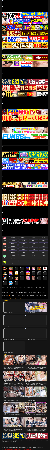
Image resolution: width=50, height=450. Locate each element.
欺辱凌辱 (13, 246)
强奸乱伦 (23, 237)
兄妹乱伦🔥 (19, 298)
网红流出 (33, 246)
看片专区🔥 (24, 298)
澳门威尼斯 (4, 298)
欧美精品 (33, 237)
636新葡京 (44, 292)
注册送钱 (28, 287)
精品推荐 (13, 237)
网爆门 (43, 255)
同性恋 (43, 258)
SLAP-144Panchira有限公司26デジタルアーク (35, 414)
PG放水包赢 (13, 289)
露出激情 (23, 255)
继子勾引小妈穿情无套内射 (9, 326)
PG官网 (7, 287)
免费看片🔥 (39, 292)
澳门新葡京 (21, 292)
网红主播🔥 (43, 298)
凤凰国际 (7, 289)
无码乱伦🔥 (13, 295)
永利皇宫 (34, 292)
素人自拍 (43, 240)
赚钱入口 (29, 298)
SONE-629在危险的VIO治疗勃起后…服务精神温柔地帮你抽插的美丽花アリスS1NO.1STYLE (35, 399)
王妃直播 (38, 289)
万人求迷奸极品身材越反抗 (9, 339)
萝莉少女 (43, 237)
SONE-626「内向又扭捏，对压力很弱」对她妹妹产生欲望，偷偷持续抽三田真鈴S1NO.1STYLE (36, 384)
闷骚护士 (43, 252)
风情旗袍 (13, 252)
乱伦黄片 (42, 289)
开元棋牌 (11, 287)
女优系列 (23, 249)
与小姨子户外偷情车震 (30, 312)
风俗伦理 (43, 261)
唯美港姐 (33, 243)
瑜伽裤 (33, 252)
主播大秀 (33, 289)
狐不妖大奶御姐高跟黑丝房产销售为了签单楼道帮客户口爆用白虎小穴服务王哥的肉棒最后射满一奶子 (36, 430)
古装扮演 (13, 249)
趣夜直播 (7, 292)
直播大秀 (45, 295)
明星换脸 (23, 252)
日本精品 (23, 240)
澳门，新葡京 (32, 295)
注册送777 (32, 287)
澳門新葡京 (30, 292)
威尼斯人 (3, 287)
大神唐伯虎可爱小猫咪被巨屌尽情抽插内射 (12, 414)
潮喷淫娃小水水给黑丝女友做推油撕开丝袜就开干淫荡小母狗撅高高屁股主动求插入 (14, 399)
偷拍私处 (3, 292)
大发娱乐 (25, 292)
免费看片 (37, 295)
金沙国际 (27, 295)
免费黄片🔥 (8, 295)
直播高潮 (17, 289)
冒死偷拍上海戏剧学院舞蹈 (31, 326)
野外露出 (43, 246)
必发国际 (16, 292)
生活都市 (13, 261)
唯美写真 (33, 255)
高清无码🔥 (34, 298)
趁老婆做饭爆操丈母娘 (8, 312)
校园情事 (23, 261)
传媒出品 (13, 258)
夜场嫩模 (12, 292)
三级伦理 (13, 240)
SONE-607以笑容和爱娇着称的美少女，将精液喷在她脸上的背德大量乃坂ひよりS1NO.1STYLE (36, 368)
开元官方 (18, 295)
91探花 (23, 246)
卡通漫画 (13, 255)
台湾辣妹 (13, 243)
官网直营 (15, 287)
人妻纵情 (33, 261)
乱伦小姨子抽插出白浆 (8, 352)
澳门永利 (20, 287)
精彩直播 (21, 289)
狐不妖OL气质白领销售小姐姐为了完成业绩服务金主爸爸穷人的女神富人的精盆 (14, 430)
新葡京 (40, 287)
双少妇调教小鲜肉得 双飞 (31, 339)
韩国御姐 (23, 243)
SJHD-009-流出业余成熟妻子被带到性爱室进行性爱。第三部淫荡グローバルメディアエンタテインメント (14, 384)
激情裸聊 (3, 295)
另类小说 (13, 263)
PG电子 (24, 287)
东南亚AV (43, 243)
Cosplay (33, 240)
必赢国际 (3, 289)
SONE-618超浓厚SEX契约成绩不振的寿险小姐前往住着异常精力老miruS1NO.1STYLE (14, 368)
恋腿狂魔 (43, 249)
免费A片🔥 (14, 298)
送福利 (37, 287)
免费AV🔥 (38, 298)
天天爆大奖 (23, 295)
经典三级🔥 (9, 298)
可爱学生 (33, 249)
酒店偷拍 (29, 289)
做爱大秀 (41, 295)
